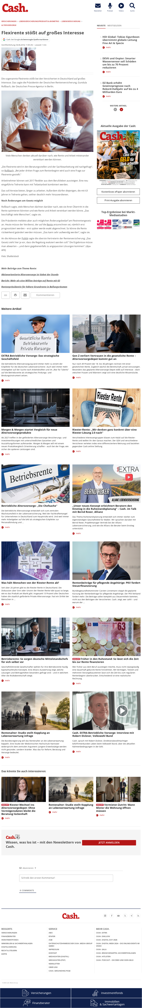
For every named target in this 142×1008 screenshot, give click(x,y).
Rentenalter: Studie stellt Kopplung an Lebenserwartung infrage (25, 734)
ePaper (52, 936)
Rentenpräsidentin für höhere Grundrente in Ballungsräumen (34, 286)
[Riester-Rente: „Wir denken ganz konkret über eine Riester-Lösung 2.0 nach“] (106, 407)
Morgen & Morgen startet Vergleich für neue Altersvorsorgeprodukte (29, 431)
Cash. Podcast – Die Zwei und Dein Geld (115, 960)
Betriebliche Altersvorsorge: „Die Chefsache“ (29, 505)
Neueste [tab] (101, 25)
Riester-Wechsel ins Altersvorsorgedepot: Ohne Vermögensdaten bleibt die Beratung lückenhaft (18, 809)
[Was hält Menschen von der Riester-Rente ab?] (35, 560)
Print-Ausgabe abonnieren (118, 200)
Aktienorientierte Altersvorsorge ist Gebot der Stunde (30, 274)
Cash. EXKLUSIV (103, 936)
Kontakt (53, 953)
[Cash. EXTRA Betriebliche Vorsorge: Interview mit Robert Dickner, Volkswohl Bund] (106, 710)
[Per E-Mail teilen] (25, 295)
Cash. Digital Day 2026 (106, 940)
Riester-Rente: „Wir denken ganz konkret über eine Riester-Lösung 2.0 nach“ (104, 431)
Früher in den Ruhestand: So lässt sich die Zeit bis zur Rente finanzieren (105, 660)
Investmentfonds (9, 940)
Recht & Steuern (9, 950)
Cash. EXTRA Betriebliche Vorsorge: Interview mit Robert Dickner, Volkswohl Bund (103, 734)
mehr (108, 47)
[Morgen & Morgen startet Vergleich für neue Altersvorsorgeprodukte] (35, 407)
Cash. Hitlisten (103, 956)
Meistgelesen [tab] (114, 25)
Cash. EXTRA (101, 932)
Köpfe (4, 954)
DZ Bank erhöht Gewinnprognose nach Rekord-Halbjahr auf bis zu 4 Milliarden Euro (120, 87)
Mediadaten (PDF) (57, 960)
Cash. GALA (101, 949)
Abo (51, 932)
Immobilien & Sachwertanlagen (16, 943)
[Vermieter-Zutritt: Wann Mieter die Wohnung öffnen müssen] (118, 789)
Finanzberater (8, 936)
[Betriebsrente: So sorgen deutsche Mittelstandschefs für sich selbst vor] (35, 637)
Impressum (54, 949)
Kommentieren (45, 295)
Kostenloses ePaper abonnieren (118, 191)
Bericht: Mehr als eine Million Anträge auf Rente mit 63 (30, 280)
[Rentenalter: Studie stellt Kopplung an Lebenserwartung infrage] (35, 710)
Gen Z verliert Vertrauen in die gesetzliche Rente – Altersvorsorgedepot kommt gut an (104, 357)
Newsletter (54, 963)
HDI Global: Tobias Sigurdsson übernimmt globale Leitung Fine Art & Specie (121, 40)
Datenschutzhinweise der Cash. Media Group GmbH (70, 944)
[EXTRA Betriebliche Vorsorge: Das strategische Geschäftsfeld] (35, 334)
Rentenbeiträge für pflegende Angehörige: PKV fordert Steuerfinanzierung (106, 584)
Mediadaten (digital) (59, 956)
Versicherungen (9, 932)
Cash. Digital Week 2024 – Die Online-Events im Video (118, 944)
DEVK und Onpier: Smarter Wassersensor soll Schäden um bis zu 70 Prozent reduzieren (119, 63)
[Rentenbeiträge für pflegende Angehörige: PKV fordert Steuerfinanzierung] (106, 560)
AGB (50, 940)
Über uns (53, 967)
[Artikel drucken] (15, 295)
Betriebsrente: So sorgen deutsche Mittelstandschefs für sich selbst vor (34, 660)
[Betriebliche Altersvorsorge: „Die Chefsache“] (35, 483)
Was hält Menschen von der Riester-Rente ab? (30, 582)
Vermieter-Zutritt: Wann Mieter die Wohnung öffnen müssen (115, 808)
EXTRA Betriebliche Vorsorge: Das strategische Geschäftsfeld (30, 357)
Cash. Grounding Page (59, 971)
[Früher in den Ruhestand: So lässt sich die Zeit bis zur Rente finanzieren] (106, 637)
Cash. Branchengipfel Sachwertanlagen (116, 953)
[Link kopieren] (5, 295)
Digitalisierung (9, 947)
